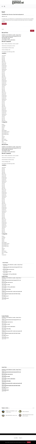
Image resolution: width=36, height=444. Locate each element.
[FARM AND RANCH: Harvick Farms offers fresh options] (20, 415)
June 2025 (3, 73)
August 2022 (4, 115)
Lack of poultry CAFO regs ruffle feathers (8, 39)
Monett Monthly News (5, 132)
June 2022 (3, 117)
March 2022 (3, 120)
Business (3, 124)
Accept (29, 442)
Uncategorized (4, 142)
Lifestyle (3, 129)
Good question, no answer (11, 45)
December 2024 (4, 80)
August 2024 (4, 85)
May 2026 (3, 59)
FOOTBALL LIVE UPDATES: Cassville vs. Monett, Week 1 (11, 34)
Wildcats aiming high (25, 411)
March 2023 (3, 106)
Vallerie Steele (4, 45)
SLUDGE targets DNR (11, 51)
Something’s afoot (7, 49)
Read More (4, 24)
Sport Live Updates (5, 140)
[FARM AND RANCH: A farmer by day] (3, 415)
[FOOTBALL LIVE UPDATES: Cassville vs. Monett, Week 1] (3, 411)
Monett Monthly (4, 130)
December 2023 (4, 95)
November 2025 (4, 66)
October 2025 (4, 68)
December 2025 (4, 65)
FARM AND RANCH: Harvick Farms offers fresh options (27, 415)
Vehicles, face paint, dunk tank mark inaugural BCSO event (11, 36)
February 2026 (4, 63)
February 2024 (4, 92)
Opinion (3, 137)
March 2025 (3, 76)
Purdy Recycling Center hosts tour (7, 37)
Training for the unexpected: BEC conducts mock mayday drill (12, 291)
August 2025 (4, 70)
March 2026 (3, 61)
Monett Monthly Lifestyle (5, 131)
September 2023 (4, 99)
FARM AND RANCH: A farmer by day (11, 415)
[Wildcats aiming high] (20, 411)
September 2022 (4, 114)
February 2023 (4, 107)
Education (3, 126)
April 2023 (3, 105)
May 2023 (3, 104)
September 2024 (4, 84)
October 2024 (4, 194)
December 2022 (4, 110)
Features (3, 127)
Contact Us (20, 437)
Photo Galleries (4, 139)
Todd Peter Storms (11, 47)
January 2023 (4, 109)
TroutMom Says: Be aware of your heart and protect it (13, 14)
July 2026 (3, 56)
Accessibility (16, 437)
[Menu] (2, 6)
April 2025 (3, 75)
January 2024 (4, 94)
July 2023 (3, 101)
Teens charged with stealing (6, 289)
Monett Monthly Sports (5, 134)
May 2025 (3, 74)
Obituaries (3, 136)
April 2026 (3, 60)
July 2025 (3, 71)
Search (3, 29)
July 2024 (3, 86)
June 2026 (3, 58)
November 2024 (4, 81)
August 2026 (4, 55)
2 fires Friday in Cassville (6, 38)
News (3, 135)
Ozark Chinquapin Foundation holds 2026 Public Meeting (11, 293)
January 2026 (4, 64)
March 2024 (3, 91)
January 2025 (4, 79)
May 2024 (3, 89)
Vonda (3, 49)
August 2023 (4, 100)
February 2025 (4, 77)
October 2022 (4, 112)
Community (3, 125)
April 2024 (3, 90)
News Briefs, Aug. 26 (5, 295)
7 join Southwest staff (5, 298)
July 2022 (3, 116)
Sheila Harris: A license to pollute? (13, 43)
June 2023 (3, 102)
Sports (3, 141)
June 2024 (3, 87)
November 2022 (4, 111)
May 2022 (3, 119)
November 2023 (4, 96)
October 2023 (4, 97)
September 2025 (4, 69)
